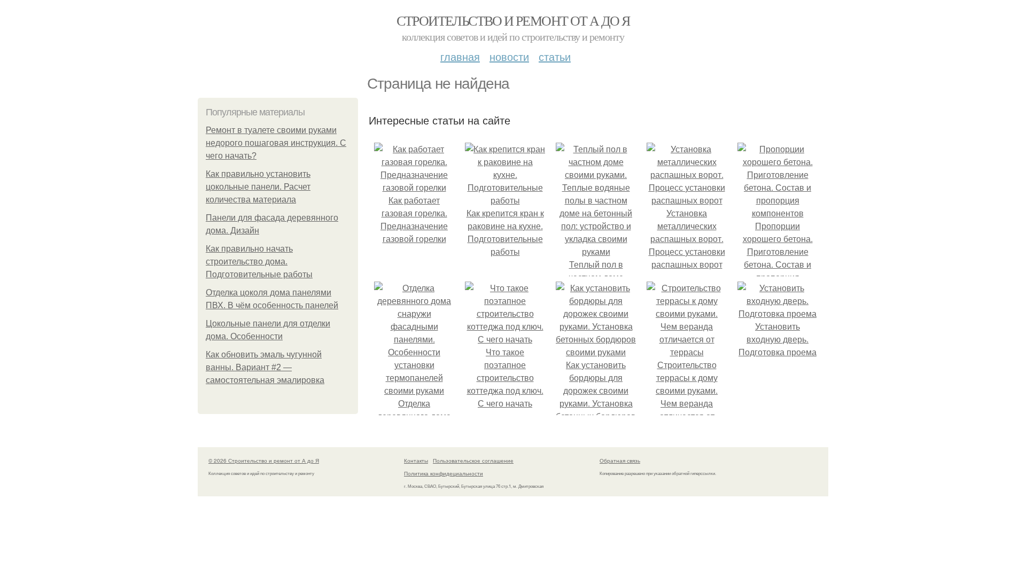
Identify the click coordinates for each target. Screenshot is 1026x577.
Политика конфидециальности (443, 473)
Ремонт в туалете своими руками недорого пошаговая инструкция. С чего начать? (276, 143)
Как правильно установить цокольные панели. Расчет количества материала (258, 186)
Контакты (416, 460)
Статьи (555, 56)
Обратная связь (620, 460)
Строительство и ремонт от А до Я (513, 20)
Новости (509, 56)
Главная (460, 56)
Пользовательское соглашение (473, 460)
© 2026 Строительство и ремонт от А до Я (263, 460)
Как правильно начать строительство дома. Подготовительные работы (259, 261)
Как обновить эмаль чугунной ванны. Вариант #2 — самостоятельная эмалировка (265, 367)
